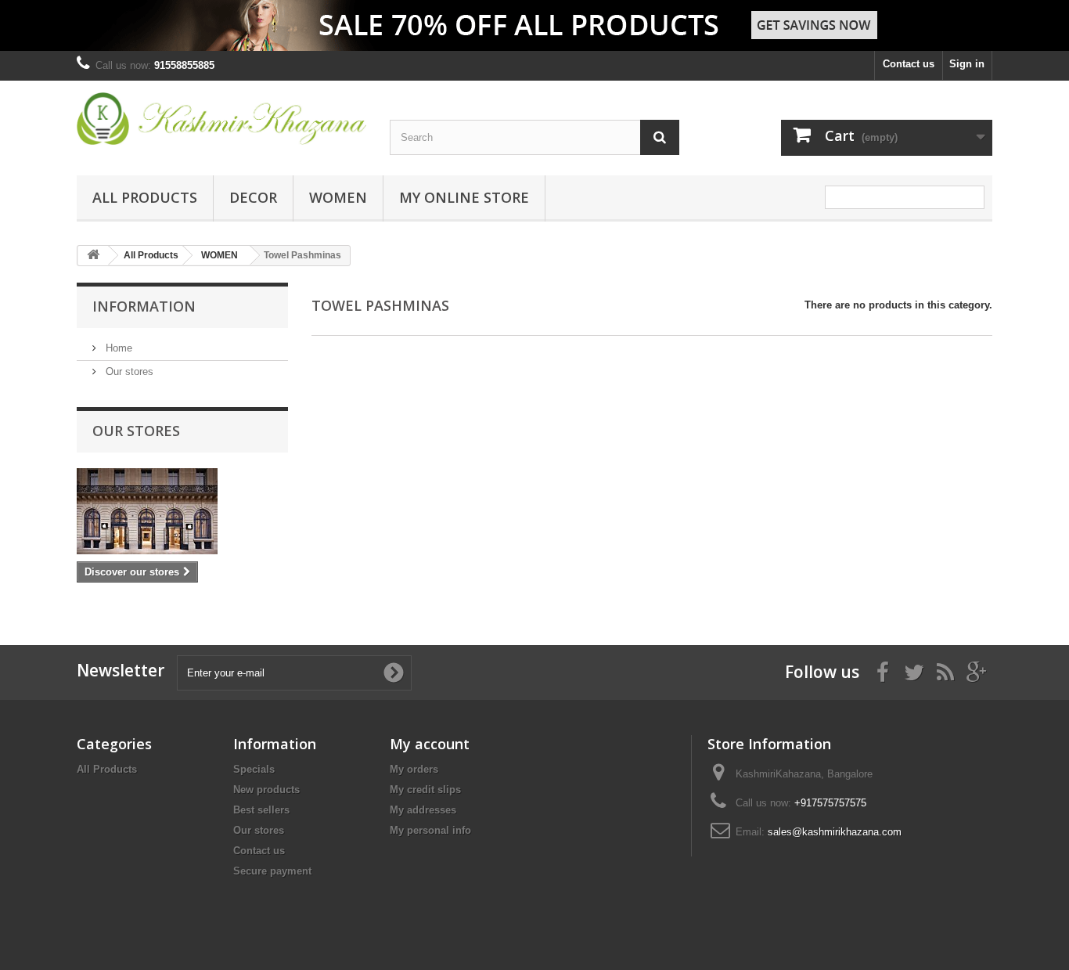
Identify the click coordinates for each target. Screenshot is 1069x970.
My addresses (423, 810)
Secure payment (272, 871)
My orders (414, 769)
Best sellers (261, 810)
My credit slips (425, 789)
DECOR (253, 197)
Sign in (966, 64)
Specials (254, 769)
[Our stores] (182, 511)
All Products (144, 197)
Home (117, 348)
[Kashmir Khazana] (221, 118)
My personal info (430, 830)
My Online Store (464, 197)
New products (266, 789)
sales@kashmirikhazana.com (835, 832)
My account (430, 743)
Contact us (908, 64)
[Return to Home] (93, 255)
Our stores (128, 371)
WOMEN (338, 197)
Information (144, 306)
